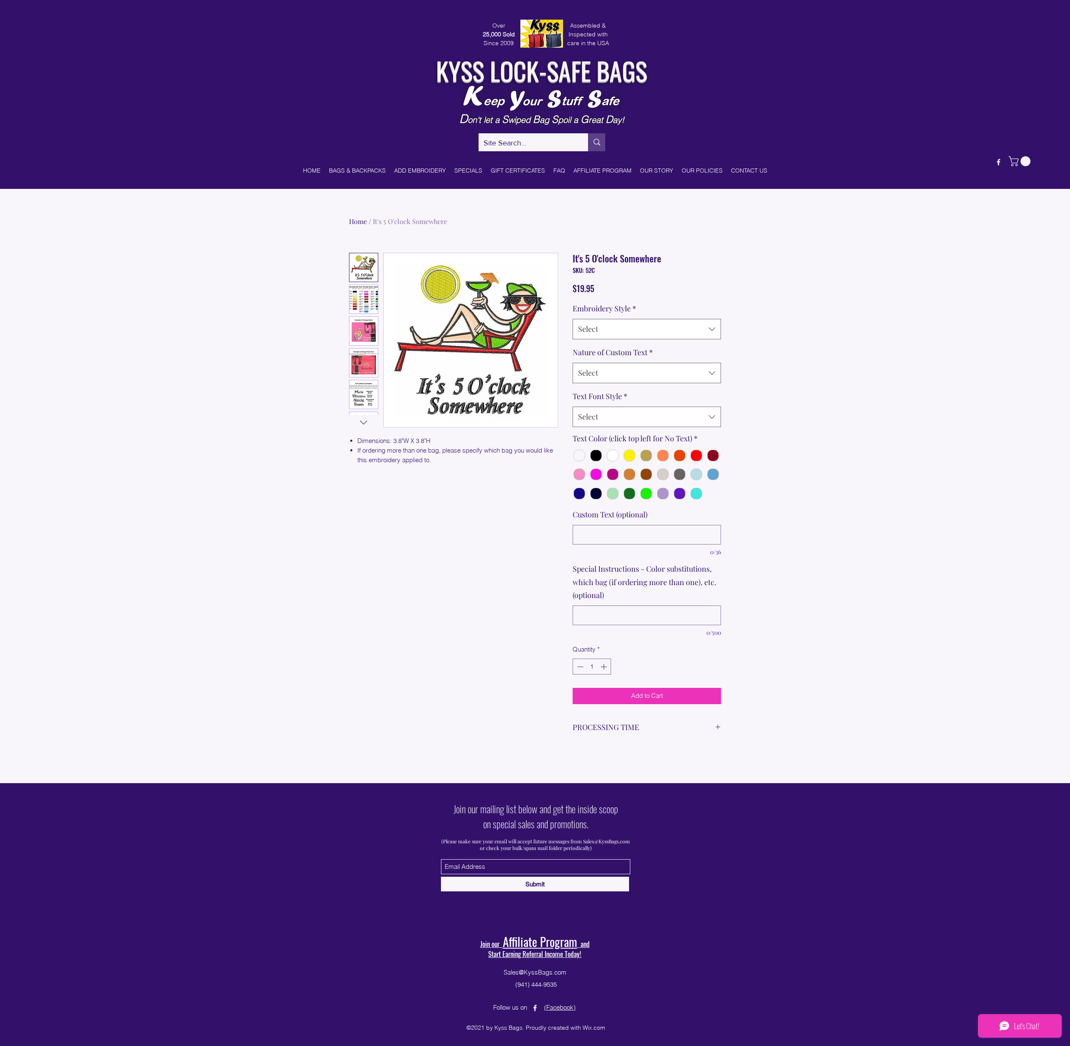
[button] (671, 428)
